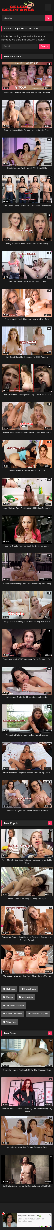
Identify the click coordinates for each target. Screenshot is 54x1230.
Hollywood (10, 989)
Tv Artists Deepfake (39, 1014)
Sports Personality (14, 1014)
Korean (9, 997)
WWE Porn (11, 1022)
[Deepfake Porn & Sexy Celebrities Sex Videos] (22, 7)
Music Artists (27, 997)
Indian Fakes (30, 989)
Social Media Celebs (15, 1005)
